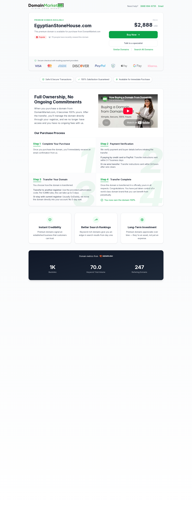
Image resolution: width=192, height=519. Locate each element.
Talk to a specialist (133, 43)
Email (160, 6)
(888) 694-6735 (148, 6)
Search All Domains (143, 49)
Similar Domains (121, 49)
